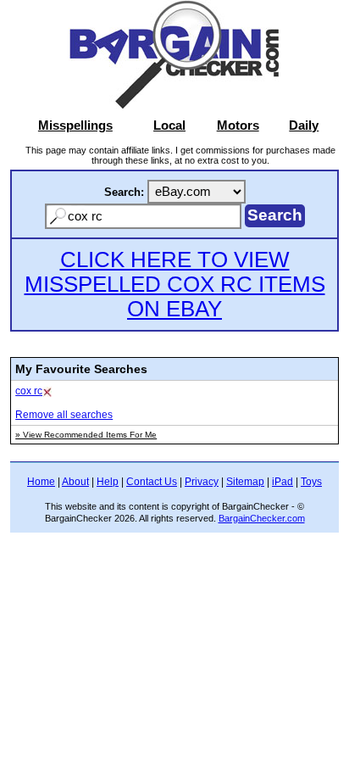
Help (108, 482)
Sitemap (245, 482)
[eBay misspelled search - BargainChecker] (174, 105)
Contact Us (151, 482)
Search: (124, 192)
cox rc (28, 391)
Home (41, 482)
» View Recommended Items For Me (86, 434)
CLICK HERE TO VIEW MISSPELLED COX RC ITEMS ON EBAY (175, 284)
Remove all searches (64, 415)
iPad (282, 482)
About (75, 482)
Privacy (202, 482)
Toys (311, 482)
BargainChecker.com (262, 518)
